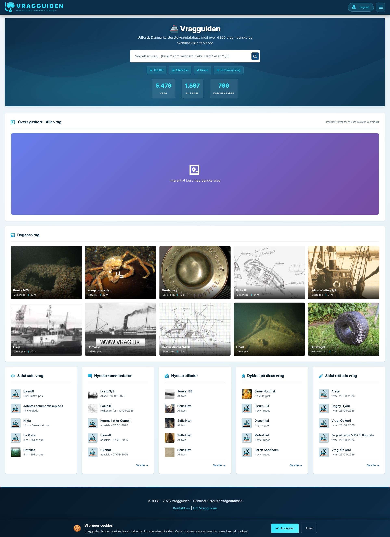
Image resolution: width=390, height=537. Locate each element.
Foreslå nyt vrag (230, 70)
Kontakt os (181, 508)
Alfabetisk (182, 70)
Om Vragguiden (205, 508)
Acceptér (287, 528)
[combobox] (195, 56)
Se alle (140, 465)
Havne (204, 70)
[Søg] (255, 56)
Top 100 (158, 70)
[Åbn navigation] (380, 7)
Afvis (309, 528)
